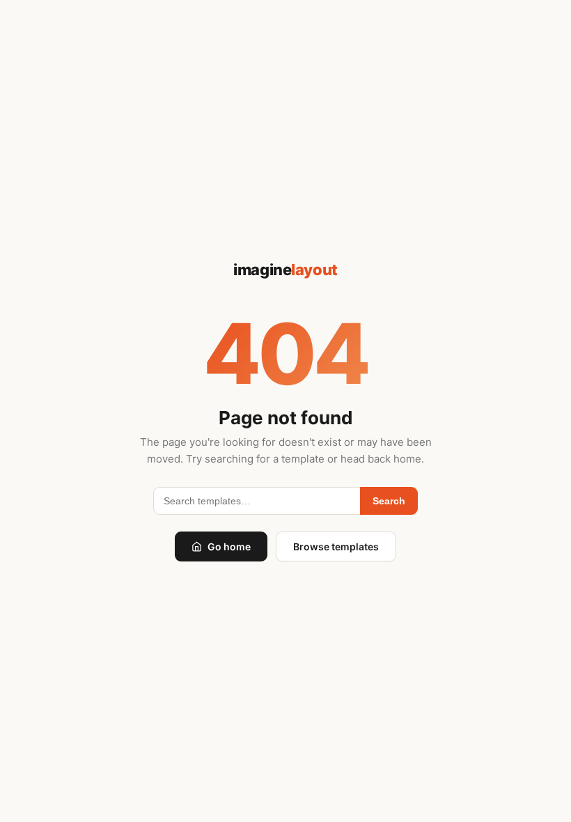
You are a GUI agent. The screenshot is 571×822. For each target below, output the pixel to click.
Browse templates (336, 546)
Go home (229, 546)
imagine (285, 270)
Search (389, 500)
